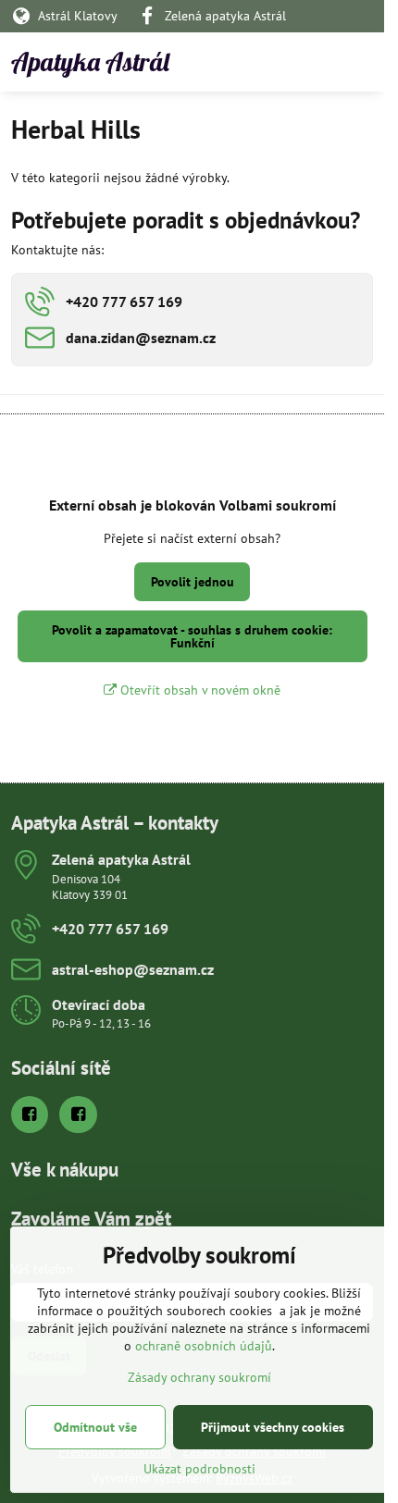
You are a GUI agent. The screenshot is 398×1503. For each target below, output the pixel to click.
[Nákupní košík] (317, 61)
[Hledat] (273, 61)
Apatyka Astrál (90, 62)
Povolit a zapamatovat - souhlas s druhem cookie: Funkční (192, 636)
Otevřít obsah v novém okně (198, 690)
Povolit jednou (192, 581)
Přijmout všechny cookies (272, 1427)
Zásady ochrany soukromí (199, 1377)
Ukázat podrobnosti (199, 1468)
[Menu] (362, 61)
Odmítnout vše (95, 1427)
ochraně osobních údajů (203, 1345)
